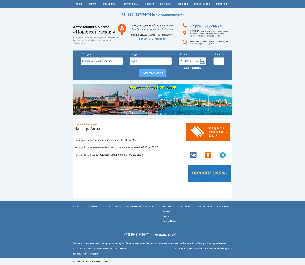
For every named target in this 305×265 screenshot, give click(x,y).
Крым (153, 29)
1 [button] (128, 113)
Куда (134, 54)
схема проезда (213, 36)
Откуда (87, 54)
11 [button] (175, 113)
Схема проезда (169, 211)
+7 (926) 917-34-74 (206, 26)
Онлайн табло (202, 4)
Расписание (222, 4)
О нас (79, 4)
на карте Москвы (197, 36)
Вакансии (183, 4)
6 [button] (151, 113)
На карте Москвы (169, 221)
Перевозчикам (131, 4)
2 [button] (132, 113)
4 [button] (142, 113)
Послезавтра (196, 68)
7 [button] (156, 113)
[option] (152, 99)
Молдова (160, 38)
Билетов (219, 54)
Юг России (167, 29)
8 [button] (161, 113)
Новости (149, 4)
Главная (79, 124)
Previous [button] (77, 99)
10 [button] (171, 113)
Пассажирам (109, 4)
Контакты (165, 4)
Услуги (92, 4)
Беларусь (144, 38)
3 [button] (137, 113)
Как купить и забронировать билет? (217, 132)
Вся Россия (138, 29)
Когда (183, 54)
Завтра (186, 68)
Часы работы (168, 216)
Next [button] (228, 99)
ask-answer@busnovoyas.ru (202, 44)
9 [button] (166, 113)
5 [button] (147, 113)
